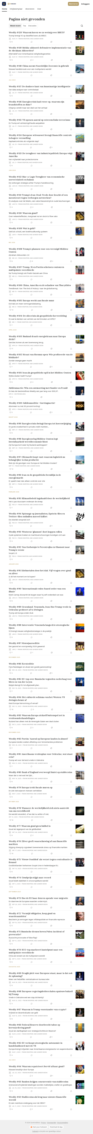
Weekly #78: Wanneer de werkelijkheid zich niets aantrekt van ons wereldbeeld (39, 809)
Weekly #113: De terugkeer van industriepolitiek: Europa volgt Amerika (41, 155)
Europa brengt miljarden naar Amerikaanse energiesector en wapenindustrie (41, 1049)
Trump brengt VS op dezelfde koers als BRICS (27, 35)
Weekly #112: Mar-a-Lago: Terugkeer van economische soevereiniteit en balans (37, 178)
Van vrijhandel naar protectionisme (23, 159)
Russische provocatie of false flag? (23, 937)
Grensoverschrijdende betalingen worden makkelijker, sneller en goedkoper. (40, 1085)
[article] (46, 37)
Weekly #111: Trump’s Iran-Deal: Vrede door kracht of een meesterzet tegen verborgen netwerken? (38, 196)
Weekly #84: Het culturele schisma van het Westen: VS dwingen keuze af (37, 698)
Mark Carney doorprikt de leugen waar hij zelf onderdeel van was (36, 595)
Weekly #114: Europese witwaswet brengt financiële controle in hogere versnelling (40, 136)
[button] (4, 9)
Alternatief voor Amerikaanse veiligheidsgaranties (29, 54)
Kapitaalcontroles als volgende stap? (24, 141)
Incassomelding (62, 1123)
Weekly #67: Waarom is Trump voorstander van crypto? (37, 1009)
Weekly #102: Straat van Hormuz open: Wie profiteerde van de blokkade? (41, 356)
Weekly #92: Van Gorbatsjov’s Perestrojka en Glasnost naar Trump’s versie (39, 548)
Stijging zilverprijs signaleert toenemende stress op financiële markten (38, 847)
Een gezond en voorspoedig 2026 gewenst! (27, 646)
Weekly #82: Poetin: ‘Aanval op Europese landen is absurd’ (38, 738)
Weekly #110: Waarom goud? (23, 213)
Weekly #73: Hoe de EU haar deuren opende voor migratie (38, 898)
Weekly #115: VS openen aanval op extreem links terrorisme (39, 120)
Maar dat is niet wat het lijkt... (21, 775)
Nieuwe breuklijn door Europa (21, 1069)
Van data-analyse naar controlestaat (24, 89)
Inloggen (85, 4)
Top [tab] (24, 26)
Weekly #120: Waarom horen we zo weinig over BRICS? (37, 32)
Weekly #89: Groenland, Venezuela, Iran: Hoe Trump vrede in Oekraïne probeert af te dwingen (40, 608)
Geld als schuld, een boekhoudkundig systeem (28, 231)
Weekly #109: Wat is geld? (22, 228)
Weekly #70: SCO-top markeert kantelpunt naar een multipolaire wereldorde (35, 951)
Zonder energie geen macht (20, 360)
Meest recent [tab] (15, 26)
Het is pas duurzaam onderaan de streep (26, 501)
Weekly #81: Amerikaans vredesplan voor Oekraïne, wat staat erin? (41, 755)
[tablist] (23, 25)
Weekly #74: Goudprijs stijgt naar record (30, 877)
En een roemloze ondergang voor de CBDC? (27, 1103)
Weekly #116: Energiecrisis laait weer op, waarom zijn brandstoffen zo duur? (36, 103)
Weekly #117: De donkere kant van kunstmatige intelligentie (39, 86)
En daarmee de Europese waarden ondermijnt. (28, 901)
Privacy (43, 1123)
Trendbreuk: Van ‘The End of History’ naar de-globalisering (33, 288)
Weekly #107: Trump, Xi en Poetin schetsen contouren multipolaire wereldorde (36, 268)
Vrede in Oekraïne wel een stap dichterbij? (26, 997)
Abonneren (73, 4)
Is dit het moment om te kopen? (22, 576)
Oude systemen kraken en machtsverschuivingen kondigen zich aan (37, 535)
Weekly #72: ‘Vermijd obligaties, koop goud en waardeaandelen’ (32, 915)
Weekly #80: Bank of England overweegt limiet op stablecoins (40, 772)
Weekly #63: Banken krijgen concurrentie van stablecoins (38, 1081)
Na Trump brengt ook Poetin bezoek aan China (28, 273)
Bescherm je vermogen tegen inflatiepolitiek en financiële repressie (37, 919)
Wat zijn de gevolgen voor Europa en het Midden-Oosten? (33, 463)
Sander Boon (38, 39)
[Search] (81, 25)
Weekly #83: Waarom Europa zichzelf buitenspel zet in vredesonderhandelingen (37, 717)
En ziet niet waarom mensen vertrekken (25, 790)
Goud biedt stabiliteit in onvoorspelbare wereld (28, 881)
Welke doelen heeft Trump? (20, 376)
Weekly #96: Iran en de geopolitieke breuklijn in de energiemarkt (35, 476)
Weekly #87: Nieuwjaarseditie (24, 643)
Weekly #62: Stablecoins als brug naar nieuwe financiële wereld (37, 1098)
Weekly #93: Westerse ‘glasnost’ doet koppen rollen (35, 531)
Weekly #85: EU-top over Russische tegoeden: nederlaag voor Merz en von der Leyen (40, 680)
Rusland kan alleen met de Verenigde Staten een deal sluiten (34, 721)
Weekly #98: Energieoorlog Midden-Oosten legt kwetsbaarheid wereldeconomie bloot (33, 440)
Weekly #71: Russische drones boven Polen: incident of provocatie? (36, 933)
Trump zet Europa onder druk (21, 613)
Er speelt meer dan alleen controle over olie (27, 481)
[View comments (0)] (31, 41)
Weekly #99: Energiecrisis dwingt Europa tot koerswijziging (40, 423)
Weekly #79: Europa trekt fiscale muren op (30, 787)
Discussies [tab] (32, 26)
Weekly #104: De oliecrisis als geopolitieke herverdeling (38, 315)
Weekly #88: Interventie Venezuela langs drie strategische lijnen (39, 626)
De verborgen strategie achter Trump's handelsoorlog (31, 183)
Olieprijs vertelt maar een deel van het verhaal (28, 108)
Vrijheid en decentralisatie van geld (23, 1012)
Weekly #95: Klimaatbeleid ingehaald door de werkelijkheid (39, 498)
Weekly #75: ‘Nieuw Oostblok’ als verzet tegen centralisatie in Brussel (40, 861)
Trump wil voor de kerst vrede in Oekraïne (26, 760)
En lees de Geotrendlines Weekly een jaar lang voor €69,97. (33, 391)
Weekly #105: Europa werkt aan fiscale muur (31, 300)
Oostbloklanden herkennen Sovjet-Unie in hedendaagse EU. (33, 865)
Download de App (56, 1127)
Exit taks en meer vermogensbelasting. (25, 303)
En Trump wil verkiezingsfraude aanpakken (27, 123)
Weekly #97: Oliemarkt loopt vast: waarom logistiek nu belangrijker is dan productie (37, 458)
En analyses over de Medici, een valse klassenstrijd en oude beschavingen (39, 201)
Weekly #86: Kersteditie (21, 663)
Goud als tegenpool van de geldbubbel (25, 829)
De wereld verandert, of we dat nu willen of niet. (29, 814)
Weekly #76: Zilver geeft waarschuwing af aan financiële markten (38, 842)
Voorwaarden (51, 1123)
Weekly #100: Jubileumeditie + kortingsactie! (32, 403)
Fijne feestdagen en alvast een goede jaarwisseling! (30, 667)
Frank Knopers (24, 39)
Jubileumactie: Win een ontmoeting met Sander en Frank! (38, 388)
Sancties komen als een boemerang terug (26, 342)
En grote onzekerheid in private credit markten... (29, 427)
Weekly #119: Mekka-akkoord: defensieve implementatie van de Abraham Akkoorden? (40, 49)
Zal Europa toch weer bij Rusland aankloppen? (28, 445)
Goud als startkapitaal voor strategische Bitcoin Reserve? (32, 1031)
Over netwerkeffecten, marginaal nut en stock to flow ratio (33, 216)
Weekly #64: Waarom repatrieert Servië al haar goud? (37, 1066)
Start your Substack (40, 1127)
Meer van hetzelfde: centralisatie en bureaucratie (29, 979)
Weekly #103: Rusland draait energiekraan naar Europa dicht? (37, 338)
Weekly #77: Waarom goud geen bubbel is (29, 826)
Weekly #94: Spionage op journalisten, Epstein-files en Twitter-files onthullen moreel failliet (37, 515)
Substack (35, 1131)
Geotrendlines (20, 394)
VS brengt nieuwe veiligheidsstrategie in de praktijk (30, 631)
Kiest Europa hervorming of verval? (23, 703)
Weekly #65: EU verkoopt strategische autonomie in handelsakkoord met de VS (35, 1044)
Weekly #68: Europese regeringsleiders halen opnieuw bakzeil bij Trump (41, 993)
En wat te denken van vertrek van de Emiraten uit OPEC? (32, 319)
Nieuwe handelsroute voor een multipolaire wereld (30, 69)
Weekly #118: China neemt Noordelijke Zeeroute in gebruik (39, 66)
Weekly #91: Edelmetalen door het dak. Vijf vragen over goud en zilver (40, 572)
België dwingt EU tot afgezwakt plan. (24, 685)
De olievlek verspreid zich (19, 519)
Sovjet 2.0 (13, 553)
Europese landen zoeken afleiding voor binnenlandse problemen (36, 742)
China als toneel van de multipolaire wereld (27, 956)
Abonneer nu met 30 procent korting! (24, 406)
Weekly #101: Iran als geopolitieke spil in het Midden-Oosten (40, 372)
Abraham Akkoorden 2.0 (19, 255)
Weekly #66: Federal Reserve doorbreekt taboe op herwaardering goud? (34, 1026)
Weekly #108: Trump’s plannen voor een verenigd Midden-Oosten (39, 250)
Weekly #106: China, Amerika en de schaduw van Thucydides (40, 285)
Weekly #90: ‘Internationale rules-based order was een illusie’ (37, 590)
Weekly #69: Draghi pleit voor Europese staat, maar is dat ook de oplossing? (40, 974)
